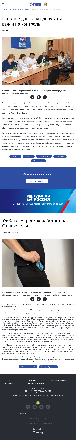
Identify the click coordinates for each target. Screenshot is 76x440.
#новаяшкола (60, 156)
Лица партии (31, 380)
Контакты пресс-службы (35, 383)
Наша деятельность (15, 9)
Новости (26, 9)
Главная (4, 9)
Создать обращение (37, 181)
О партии (7, 380)
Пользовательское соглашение (38, 418)
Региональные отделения (60, 380)
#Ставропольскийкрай (28, 367)
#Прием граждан (38, 161)
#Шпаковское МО (44, 156)
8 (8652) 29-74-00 (38, 391)
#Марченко (15, 156)
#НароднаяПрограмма (48, 367)
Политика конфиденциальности (38, 420)
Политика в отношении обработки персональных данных (38, 421)
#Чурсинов (28, 156)
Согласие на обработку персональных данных (38, 423)
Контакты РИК (8, 383)
